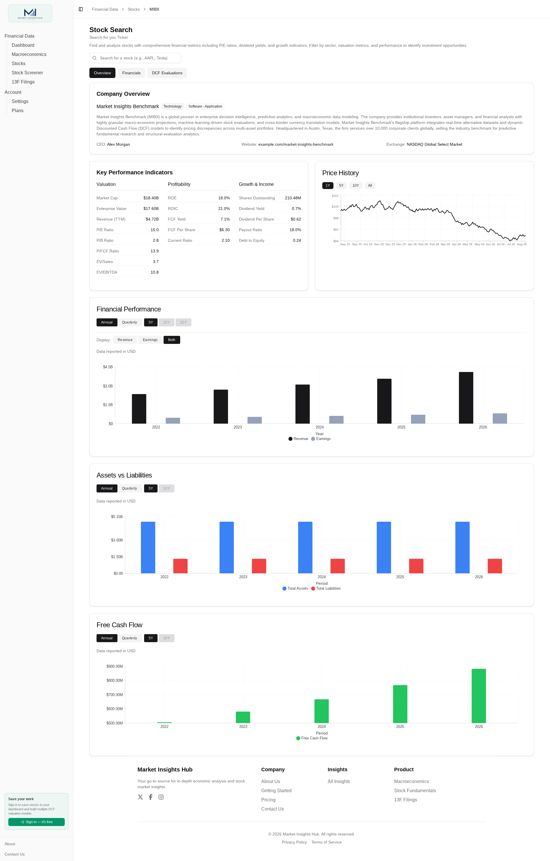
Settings (20, 101)
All (370, 186)
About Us (270, 781)
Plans (17, 110)
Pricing (268, 799)
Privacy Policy (294, 842)
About (10, 843)
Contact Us (15, 854)
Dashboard (23, 45)
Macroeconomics (29, 54)
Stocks (18, 63)
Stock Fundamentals (415, 790)
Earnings (150, 340)
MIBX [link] (154, 9)
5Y (341, 186)
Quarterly (129, 322)
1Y (328, 186)
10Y (356, 186)
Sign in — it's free (39, 822)
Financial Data (19, 36)
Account (13, 92)
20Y (183, 322)
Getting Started (276, 790)
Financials (131, 73)
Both (172, 340)
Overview (102, 73)
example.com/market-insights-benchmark (295, 144)
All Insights (339, 781)
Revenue (125, 340)
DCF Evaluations (167, 73)
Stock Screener (27, 72)
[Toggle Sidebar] (73, 430)
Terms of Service (326, 842)
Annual (107, 322)
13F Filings (23, 81)
